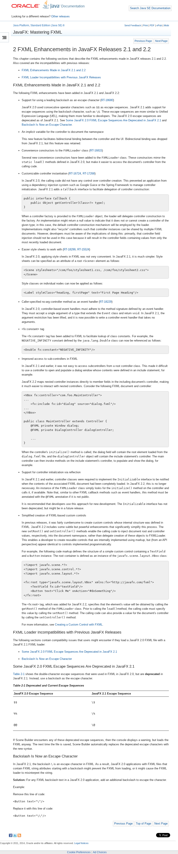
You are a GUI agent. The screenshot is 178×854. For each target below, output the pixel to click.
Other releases (60, 16)
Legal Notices (81, 843)
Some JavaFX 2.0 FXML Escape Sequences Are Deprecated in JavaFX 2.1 (113, 120)
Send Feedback (132, 25)
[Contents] (4, 37)
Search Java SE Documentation (150, 8)
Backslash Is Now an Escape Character (47, 124)
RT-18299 (70, 249)
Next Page (161, 40)
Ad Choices (100, 852)
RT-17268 (89, 173)
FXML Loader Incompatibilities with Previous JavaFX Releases (61, 77)
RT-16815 (96, 150)
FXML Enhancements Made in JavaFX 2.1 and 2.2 (54, 70)
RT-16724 (75, 173)
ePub (159, 25)
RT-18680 (107, 100)
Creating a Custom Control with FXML (78, 624)
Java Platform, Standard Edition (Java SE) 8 (38, 25)
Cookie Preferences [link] (79, 852)
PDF (152, 25)
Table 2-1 (19, 674)
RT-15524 (83, 249)
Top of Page (143, 823)
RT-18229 (106, 301)
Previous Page (143, 40)
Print (145, 25)
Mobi (166, 25)
